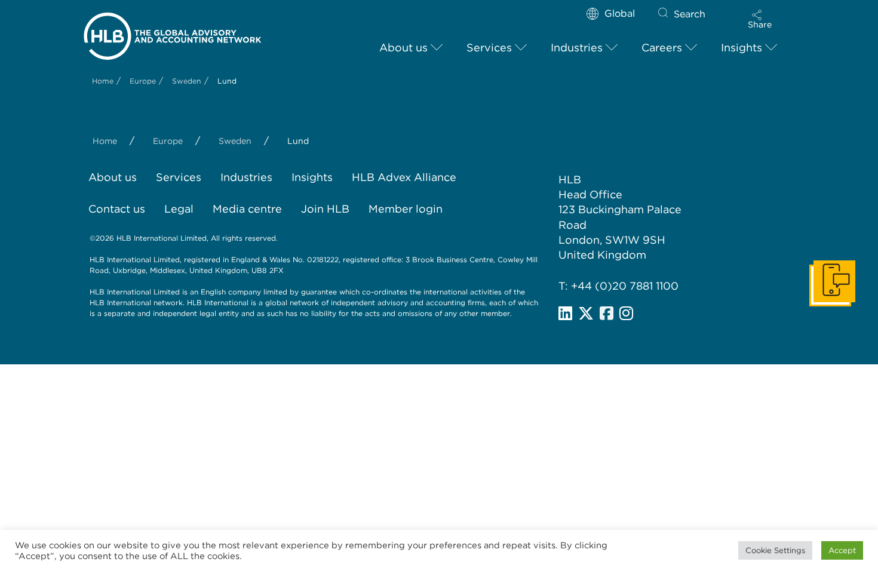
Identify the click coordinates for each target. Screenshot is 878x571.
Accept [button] (842, 550)
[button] (760, 19)
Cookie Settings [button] (775, 550)
